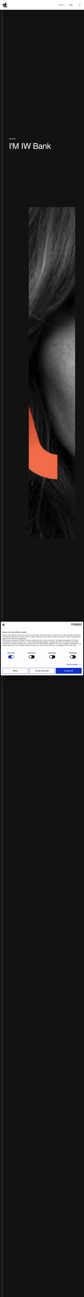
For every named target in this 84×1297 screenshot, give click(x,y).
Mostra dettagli (72, 664)
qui (75, 645)
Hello (61, 5)
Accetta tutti (68, 671)
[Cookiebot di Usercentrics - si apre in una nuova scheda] (73, 624)
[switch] (32, 656)
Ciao (71, 5)
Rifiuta (15, 671)
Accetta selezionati (42, 671)
